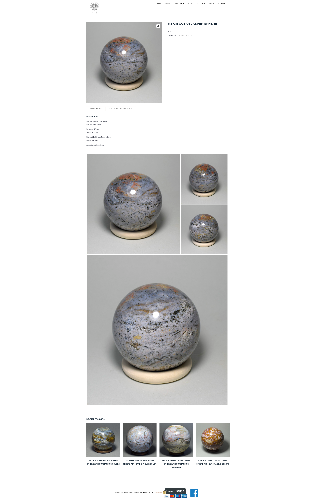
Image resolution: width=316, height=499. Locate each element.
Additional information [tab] (120, 109)
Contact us (158, 493)
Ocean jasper (185, 35)
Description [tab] (96, 109)
